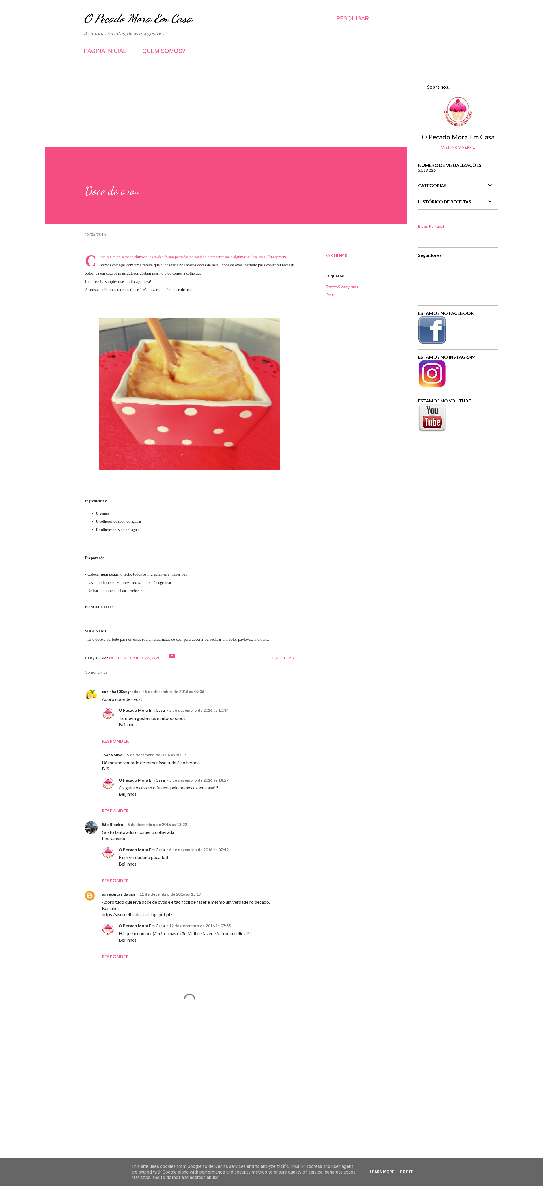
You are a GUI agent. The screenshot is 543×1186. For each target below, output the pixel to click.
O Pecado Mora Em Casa (138, 18)
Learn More (382, 1172)
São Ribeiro (112, 824)
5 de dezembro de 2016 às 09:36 (174, 691)
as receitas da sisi (118, 894)
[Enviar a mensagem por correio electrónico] (172, 657)
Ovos (329, 294)
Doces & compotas (341, 286)
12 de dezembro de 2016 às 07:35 (200, 925)
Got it (406, 1172)
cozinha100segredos (121, 691)
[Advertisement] (226, 107)
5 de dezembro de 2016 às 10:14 (199, 710)
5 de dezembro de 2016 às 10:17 (156, 754)
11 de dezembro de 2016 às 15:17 (170, 894)
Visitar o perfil (458, 147)
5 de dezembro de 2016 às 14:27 (199, 780)
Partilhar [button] (336, 255)
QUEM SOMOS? (163, 51)
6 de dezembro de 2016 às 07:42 (199, 849)
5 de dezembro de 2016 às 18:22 (157, 824)
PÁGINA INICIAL (105, 51)
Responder (115, 741)
